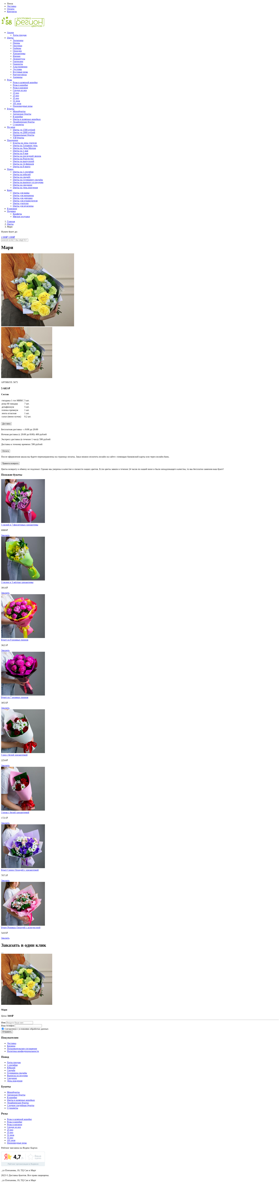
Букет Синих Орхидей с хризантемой (20, 870)
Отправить (7, 1032)
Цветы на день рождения (25, 187)
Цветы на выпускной (23, 161)
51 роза (16, 101)
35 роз (16, 98)
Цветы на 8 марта (21, 166)
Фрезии (16, 56)
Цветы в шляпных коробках (27, 119)
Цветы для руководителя (25, 200)
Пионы (16, 43)
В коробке (18, 116)
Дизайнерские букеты (24, 122)
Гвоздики (17, 45)
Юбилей (11, 1067)
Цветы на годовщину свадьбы (28, 179)
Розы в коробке (20, 85)
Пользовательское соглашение (22, 1048)
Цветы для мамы (21, 193)
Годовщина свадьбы (17, 1073)
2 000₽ (4, 237)
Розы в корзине (20, 87)
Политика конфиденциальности (23, 1051)
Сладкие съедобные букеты (20, 1105)
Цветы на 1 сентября (23, 172)
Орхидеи (17, 51)
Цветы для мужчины (23, 206)
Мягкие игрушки (21, 216)
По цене (11, 127)
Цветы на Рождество (23, 158)
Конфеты (17, 214)
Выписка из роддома (17, 1075)
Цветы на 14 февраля (23, 164)
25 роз (16, 95)
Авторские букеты (22, 114)
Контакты (12, 11)
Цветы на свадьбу (21, 177)
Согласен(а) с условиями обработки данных (26, 1029)
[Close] (2, 953)
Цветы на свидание (22, 185)
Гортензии (18, 61)
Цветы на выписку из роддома (28, 182)
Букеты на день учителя (25, 143)
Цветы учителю (21, 203)
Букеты (10, 108)
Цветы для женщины (23, 195)
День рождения (14, 1081)
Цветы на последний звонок (27, 156)
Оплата (10, 9)
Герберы (17, 48)
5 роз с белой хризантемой (14, 755)
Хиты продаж (20, 35)
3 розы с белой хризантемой (15, 812)
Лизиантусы (19, 59)
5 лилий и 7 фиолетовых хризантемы (19, 525)
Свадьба (11, 1070)
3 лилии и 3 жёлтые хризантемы (17, 582)
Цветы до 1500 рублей (24, 130)
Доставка (11, 6)
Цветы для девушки (23, 198)
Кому (9, 190)
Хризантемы (19, 53)
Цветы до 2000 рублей (24, 132)
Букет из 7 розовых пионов (14, 697)
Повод (10, 169)
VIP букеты (18, 137)
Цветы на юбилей (22, 174)
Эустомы (17, 69)
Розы (9, 80)
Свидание (12, 1078)
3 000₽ (11, 237)
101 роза (17, 103)
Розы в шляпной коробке (25, 82)
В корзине (12, 208)
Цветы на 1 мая (20, 151)
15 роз (16, 93)
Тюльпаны (18, 40)
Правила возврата (10, 463)
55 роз (10, 1137)
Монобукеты (19, 111)
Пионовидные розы (23, 106)
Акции (10, 32)
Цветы (10, 38)
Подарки (11, 211)
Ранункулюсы (20, 74)
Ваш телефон (7, 1025)
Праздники (12, 140)
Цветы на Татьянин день (25, 145)
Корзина (11, 1046)
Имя (3, 1022)
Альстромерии (20, 66)
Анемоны (17, 77)
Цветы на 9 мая (20, 153)
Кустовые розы (20, 72)
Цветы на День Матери (24, 148)
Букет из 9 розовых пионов (14, 640)
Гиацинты (18, 64)
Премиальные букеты (23, 135)
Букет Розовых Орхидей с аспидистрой (20, 927)
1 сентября (12, 1065)
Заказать (5, 535)
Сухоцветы (18, 124)
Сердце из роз (20, 90)
